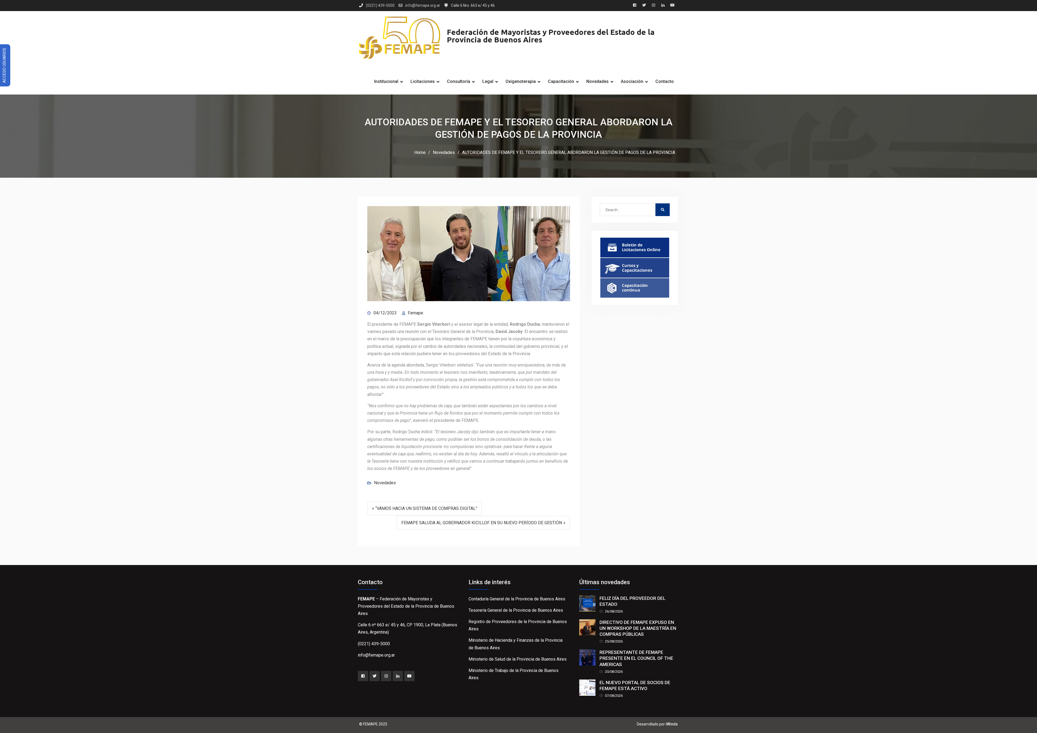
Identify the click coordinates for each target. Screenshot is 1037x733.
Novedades (597, 81)
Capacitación (561, 81)
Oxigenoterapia (521, 81)
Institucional (386, 81)
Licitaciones (422, 81)
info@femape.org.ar (422, 5)
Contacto (664, 81)
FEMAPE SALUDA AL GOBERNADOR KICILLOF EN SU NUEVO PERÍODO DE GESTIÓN (481, 522)
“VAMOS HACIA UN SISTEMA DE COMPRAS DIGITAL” (426, 508)
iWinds (672, 724)
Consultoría (458, 81)
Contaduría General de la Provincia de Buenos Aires (517, 598)
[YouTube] (409, 676)
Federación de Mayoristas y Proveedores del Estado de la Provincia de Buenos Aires (551, 36)
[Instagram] (386, 676)
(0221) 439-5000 (380, 5)
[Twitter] (374, 676)
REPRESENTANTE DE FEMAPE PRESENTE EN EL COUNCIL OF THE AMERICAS (636, 658)
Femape (415, 312)
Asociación (632, 81)
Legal (487, 81)
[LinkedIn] (398, 676)
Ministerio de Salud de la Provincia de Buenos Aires (518, 659)
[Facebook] (363, 676)
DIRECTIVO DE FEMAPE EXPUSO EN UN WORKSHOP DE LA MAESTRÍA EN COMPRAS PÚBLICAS (638, 628)
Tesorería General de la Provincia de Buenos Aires (516, 610)
